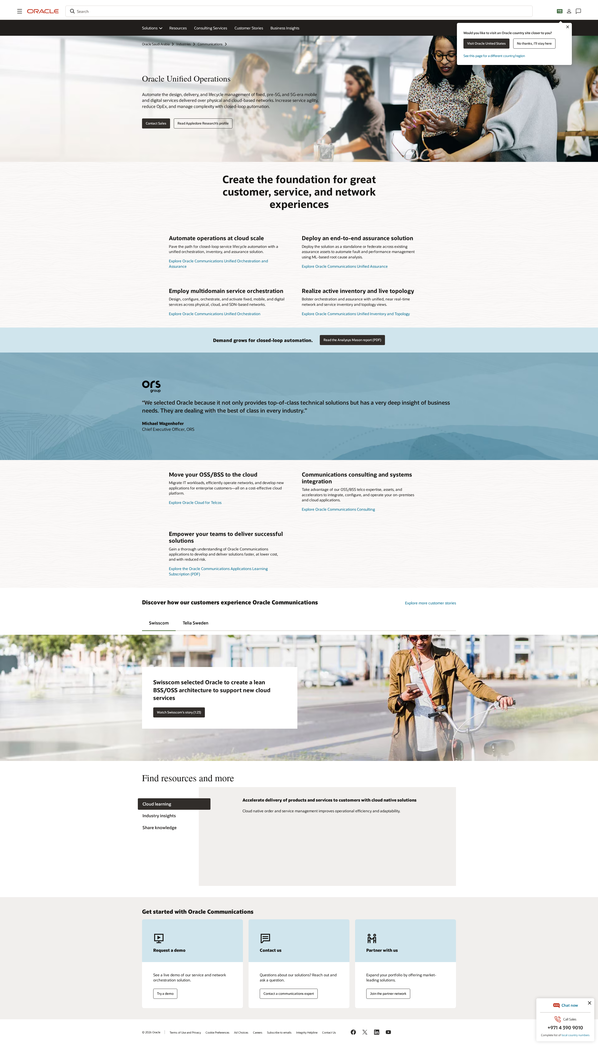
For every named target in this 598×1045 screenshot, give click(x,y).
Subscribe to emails (279, 1032)
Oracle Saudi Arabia (156, 44)
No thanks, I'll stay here (534, 43)
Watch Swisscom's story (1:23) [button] (179, 712)
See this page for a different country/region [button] (494, 55)
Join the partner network (388, 993)
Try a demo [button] (165, 993)
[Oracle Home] (43, 11)
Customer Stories (249, 27)
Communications (210, 44)
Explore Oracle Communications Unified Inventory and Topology (356, 313)
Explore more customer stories (430, 602)
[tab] (159, 622)
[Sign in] (569, 11)
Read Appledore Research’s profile (203, 123)
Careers (257, 1032)
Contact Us (329, 1032)
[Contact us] (578, 11)
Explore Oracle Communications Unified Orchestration (214, 313)
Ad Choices (241, 1032)
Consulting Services (210, 27)
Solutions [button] (149, 27)
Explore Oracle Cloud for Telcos (195, 502)
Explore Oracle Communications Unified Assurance (345, 266)
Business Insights (285, 27)
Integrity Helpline (306, 1032)
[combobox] (299, 11)
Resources (178, 27)
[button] (19, 11)
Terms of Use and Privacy (185, 1032)
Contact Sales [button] (156, 123)
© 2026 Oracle (151, 1032)
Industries (183, 44)
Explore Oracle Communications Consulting (338, 509)
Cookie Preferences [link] (217, 1032)
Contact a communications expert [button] (288, 993)
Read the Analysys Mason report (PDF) (352, 340)
